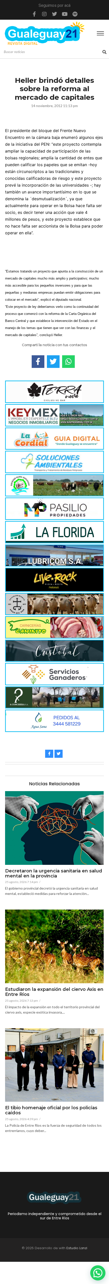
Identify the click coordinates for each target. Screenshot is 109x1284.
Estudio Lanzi (76, 1248)
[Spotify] (75, 14)
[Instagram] (44, 14)
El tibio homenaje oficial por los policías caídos (51, 1110)
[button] (97, 1272)
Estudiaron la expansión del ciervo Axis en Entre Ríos (54, 992)
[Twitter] (54, 14)
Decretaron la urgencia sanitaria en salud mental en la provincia (53, 874)
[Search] (104, 52)
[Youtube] (65, 14)
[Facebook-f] (34, 14)
